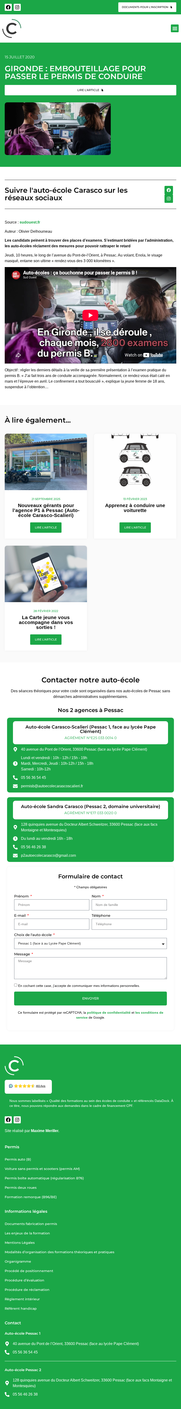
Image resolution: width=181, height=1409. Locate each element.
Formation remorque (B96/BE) (31, 1197)
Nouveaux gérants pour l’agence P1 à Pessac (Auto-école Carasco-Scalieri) (45, 510)
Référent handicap (21, 1308)
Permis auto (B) (18, 1159)
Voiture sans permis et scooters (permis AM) (42, 1169)
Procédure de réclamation (27, 1290)
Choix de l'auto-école (33, 935)
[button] (175, 28)
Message (22, 954)
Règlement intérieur (22, 1299)
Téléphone (101, 916)
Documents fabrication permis (31, 1224)
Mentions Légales (20, 1243)
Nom (97, 896)
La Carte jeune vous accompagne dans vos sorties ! (46, 622)
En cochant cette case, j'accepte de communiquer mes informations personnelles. (79, 985)
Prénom (22, 896)
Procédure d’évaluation (24, 1280)
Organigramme (18, 1261)
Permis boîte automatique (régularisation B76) (44, 1178)
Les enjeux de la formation (27, 1233)
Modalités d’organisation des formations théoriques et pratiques (59, 1252)
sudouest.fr (30, 222)
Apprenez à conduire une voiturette (135, 508)
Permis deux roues (21, 1187)
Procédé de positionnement (29, 1271)
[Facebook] (8, 7)
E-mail (20, 916)
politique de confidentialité (109, 1012)
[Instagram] (17, 7)
